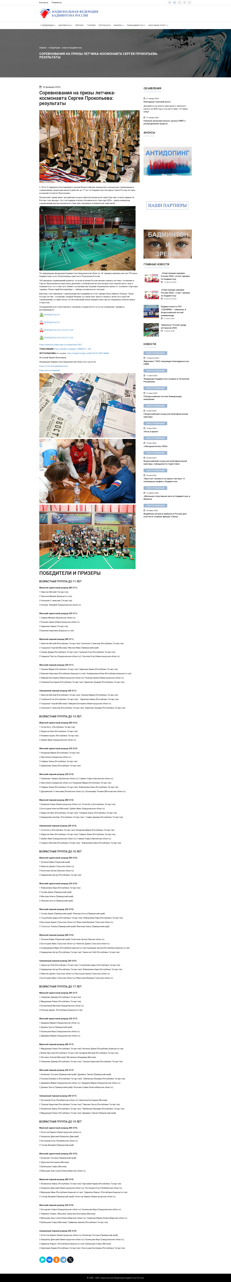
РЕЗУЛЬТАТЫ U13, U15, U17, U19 (58, 330)
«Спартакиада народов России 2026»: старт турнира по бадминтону (175, 293)
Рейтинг (79, 25)
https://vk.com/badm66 (49, 370)
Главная (42, 48)
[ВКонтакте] (49, 1260)
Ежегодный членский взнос (157, 102)
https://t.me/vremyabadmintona (53, 366)
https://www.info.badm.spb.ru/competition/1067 (60, 344)
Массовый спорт (158, 25)
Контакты (43, 2)
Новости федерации (155, 353)
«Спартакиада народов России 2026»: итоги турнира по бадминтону (175, 276)
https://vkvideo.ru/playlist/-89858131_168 (72, 349)
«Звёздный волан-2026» (156, 446)
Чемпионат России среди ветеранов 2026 (173, 326)
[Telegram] (63, 1260)
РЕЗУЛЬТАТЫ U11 (52, 315)
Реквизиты (57, 2)
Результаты (105, 25)
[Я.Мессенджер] (42, 1260)
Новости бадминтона (72, 48)
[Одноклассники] (56, 1260)
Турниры (91, 25)
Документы (64, 25)
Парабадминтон (135, 25)
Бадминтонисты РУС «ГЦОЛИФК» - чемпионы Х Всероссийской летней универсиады (173, 311)
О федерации (47, 25)
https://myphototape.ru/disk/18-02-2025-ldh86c (88, 353)
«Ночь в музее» (151, 431)
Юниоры (118, 25)
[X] (70, 1260)
